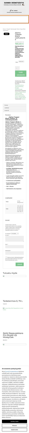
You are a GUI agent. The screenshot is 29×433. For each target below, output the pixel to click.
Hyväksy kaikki (14, 421)
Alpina (23, 99)
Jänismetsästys (19, 86)
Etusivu (4, 29)
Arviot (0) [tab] (7, 110)
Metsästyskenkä (19, 94)
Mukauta (14, 425)
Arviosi (7, 235)
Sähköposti (8, 250)
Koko (17, 62)
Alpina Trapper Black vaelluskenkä (20, 92)
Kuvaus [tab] (6, 105)
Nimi (6, 244)
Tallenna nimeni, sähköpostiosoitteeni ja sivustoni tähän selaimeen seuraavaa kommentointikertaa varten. (14, 259)
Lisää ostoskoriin (21, 73)
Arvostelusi (8, 233)
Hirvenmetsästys (19, 85)
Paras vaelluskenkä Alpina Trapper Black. (20, 96)
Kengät (8, 29)
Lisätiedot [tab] (7, 107)
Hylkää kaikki (14, 429)
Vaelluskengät (13, 29)
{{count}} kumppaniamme (11, 371)
